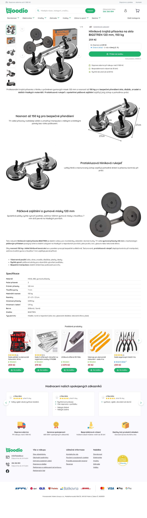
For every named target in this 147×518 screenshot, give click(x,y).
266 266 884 (108, 11)
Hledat (90, 11)
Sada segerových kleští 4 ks (125, 357)
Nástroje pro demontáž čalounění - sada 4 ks (97, 358)
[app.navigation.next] (138, 340)
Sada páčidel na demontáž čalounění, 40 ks (18, 358)
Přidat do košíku (116, 54)
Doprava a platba (126, 2)
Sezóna (95, 18)
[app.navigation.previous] (8, 340)
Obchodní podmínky (40, 457)
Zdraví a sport (80, 18)
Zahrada (53, 18)
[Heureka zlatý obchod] (122, 460)
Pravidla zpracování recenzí (76, 461)
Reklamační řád (39, 471)
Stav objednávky (39, 454)
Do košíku (17, 370)
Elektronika (27, 18)
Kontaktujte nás (72, 454)
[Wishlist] (22, 29)
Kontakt (139, 2)
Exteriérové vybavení (101, 27)
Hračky (41, 18)
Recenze (69, 464)
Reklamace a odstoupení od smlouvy (47, 467)
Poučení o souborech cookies (77, 457)
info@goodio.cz (17, 456)
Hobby (65, 18)
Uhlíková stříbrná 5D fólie (71, 357)
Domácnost (12, 18)
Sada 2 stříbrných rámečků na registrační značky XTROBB (46, 358)
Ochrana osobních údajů (42, 461)
